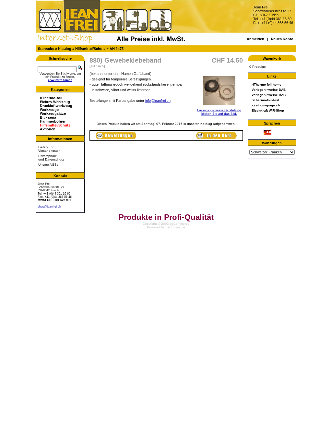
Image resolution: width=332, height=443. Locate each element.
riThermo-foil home (266, 84)
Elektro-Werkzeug (55, 102)
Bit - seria (48, 117)
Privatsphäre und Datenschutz (51, 157)
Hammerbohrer (52, 121)
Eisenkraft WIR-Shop (268, 110)
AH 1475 (117, 49)
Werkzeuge (49, 110)
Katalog (64, 49)
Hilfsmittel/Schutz (90, 49)
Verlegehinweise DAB (269, 89)
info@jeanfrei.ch (158, 100)
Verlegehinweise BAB (269, 95)
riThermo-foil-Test (265, 100)
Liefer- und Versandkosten (49, 148)
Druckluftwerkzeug (56, 106)
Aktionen (47, 129)
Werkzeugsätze (53, 113)
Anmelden (255, 39)
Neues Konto (282, 39)
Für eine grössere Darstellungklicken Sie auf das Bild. (219, 111)
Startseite (46, 49)
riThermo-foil (51, 98)
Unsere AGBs (48, 164)
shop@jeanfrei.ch (49, 206)
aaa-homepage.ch (266, 105)
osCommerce (179, 223)
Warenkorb (272, 58)
